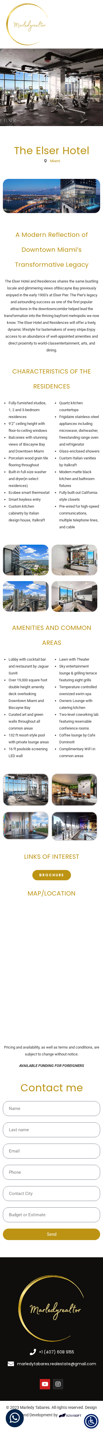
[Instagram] (58, 1384)
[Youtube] (45, 1384)
